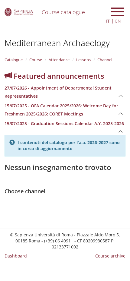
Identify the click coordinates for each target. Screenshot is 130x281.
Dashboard (16, 256)
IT (108, 21)
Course (35, 59)
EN (118, 21)
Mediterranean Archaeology (57, 43)
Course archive (110, 256)
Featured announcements (58, 76)
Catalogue (14, 59)
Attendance (59, 59)
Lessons (83, 59)
